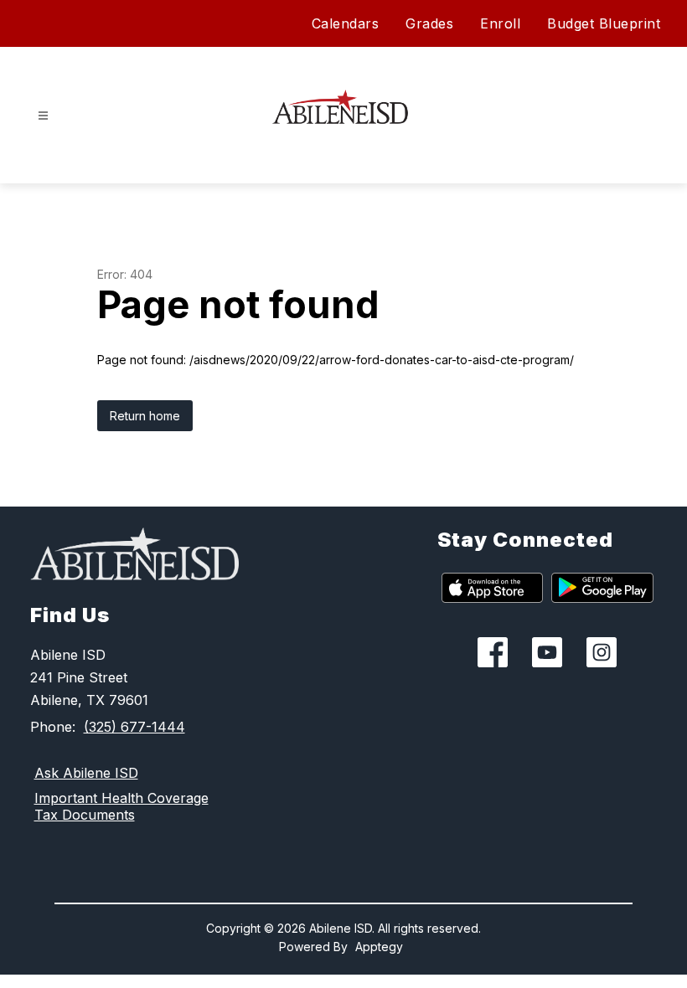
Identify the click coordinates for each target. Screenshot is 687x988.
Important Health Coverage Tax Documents (121, 806)
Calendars (346, 23)
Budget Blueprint (603, 23)
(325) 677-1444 (134, 726)
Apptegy (379, 946)
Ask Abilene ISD (86, 772)
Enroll (500, 23)
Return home (145, 416)
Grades (429, 23)
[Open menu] (43, 116)
